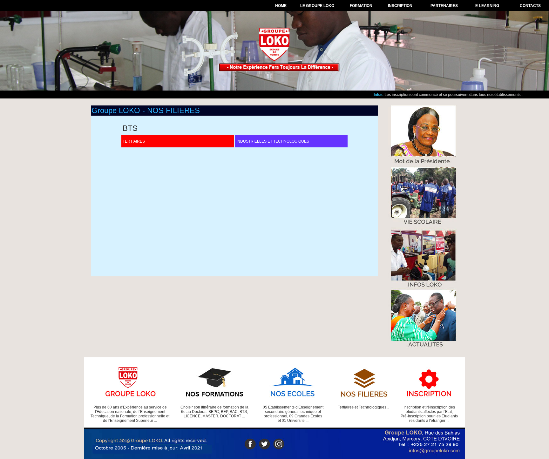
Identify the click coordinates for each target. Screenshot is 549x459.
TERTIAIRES (134, 141)
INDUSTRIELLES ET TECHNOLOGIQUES (272, 141)
